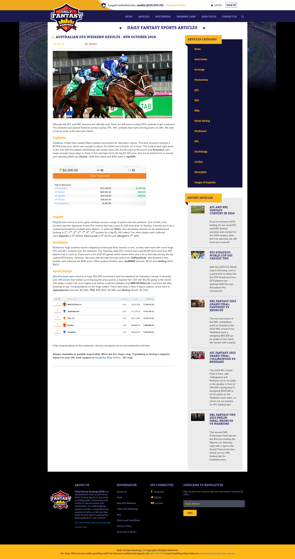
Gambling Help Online (108, 357)
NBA (197, 110)
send (190, 513)
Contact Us (229, 16)
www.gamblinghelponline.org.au (216, 553)
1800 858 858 (156, 553)
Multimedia (163, 16)
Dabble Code (81, 527)
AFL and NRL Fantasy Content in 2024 (222, 210)
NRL (196, 100)
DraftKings (200, 151)
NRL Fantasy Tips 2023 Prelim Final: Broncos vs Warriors (223, 419)
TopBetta (58, 143)
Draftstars (58, 247)
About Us (121, 491)
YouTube (158, 503)
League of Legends (205, 182)
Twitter (158, 497)
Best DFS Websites (126, 503)
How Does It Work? (127, 531)
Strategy (199, 69)
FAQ (119, 514)
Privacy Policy (124, 526)
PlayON (57, 222)
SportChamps (61, 276)
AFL (196, 90)
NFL (196, 141)
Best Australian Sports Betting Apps (93, 522)
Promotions (201, 79)
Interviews (200, 59)
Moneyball (200, 172)
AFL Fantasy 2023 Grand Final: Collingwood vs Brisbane (223, 357)
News (128, 16)
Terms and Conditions (128, 520)
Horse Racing (202, 120)
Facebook (159, 491)
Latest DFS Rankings (127, 508)
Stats (119, 497)
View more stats (175, 5)
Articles (144, 16)
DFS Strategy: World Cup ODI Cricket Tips (221, 255)
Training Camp (186, 16)
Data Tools (209, 16)
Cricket (198, 161)
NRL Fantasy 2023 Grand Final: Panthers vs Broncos (223, 305)
